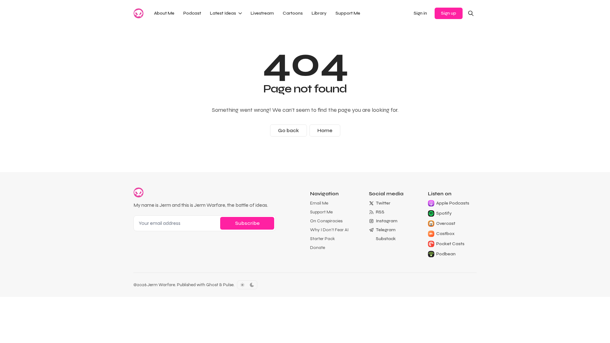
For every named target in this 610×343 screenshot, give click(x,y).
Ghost (212, 284)
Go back (288, 130)
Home (324, 130)
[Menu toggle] (240, 13)
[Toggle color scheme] (247, 284)
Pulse (228, 284)
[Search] (471, 13)
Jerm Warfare (161, 284)
